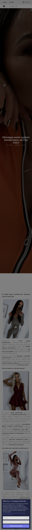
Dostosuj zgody (16, 522)
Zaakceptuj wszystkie (16, 526)
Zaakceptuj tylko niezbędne (16, 518)
